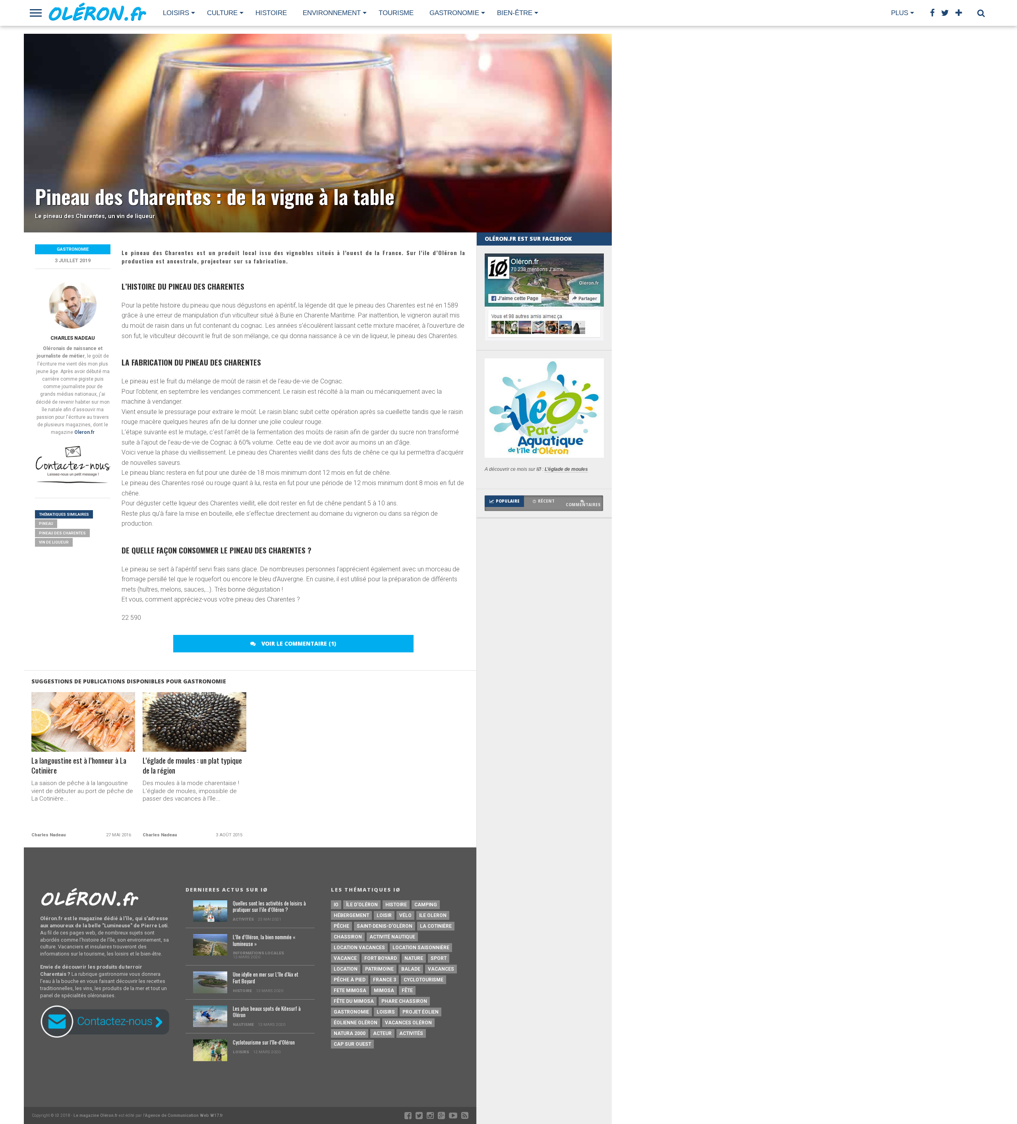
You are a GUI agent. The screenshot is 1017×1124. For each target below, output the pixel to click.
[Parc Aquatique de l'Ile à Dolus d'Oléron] (544, 455)
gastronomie (351, 1012)
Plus (899, 13)
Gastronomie (454, 13)
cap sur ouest (352, 1044)
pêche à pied (349, 980)
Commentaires (583, 504)
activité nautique (392, 937)
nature (413, 958)
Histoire (271, 13)
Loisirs (176, 13)
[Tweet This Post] (83, 739)
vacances (441, 969)
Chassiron (348, 937)
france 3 (384, 980)
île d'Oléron (362, 904)
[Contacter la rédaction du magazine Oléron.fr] (72, 482)
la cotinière (436, 926)
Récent (546, 501)
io (336, 904)
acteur (382, 1033)
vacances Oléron (408, 1022)
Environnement (332, 13)
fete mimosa (350, 990)
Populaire (508, 501)
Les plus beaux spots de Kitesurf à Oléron (267, 1012)
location (346, 969)
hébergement (351, 915)
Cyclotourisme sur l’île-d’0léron (264, 1042)
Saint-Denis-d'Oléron (384, 926)
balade (410, 969)
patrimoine (379, 969)
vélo (405, 915)
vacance (345, 958)
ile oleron (433, 915)
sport (439, 958)
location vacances (359, 947)
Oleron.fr (84, 432)
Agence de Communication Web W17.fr (184, 1115)
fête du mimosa (354, 1001)
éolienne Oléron (355, 1022)
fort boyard (380, 958)
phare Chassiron (404, 1001)
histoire (396, 904)
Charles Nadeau (72, 338)
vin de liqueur (54, 542)
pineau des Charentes (62, 533)
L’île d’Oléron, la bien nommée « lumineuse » (264, 940)
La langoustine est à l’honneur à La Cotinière (78, 766)
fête (407, 990)
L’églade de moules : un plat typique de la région (192, 766)
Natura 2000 (349, 1033)
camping (425, 904)
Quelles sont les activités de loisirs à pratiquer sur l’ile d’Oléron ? (269, 906)
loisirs (386, 1012)
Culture (222, 13)
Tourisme (396, 13)
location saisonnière (420, 947)
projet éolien (420, 1012)
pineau (46, 523)
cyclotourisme (423, 980)
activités (411, 1033)
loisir (384, 915)
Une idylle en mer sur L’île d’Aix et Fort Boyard (265, 978)
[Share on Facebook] (66, 739)
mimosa (384, 990)
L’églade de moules (566, 469)
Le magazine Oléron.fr (95, 1115)
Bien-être (514, 13)
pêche (341, 926)
